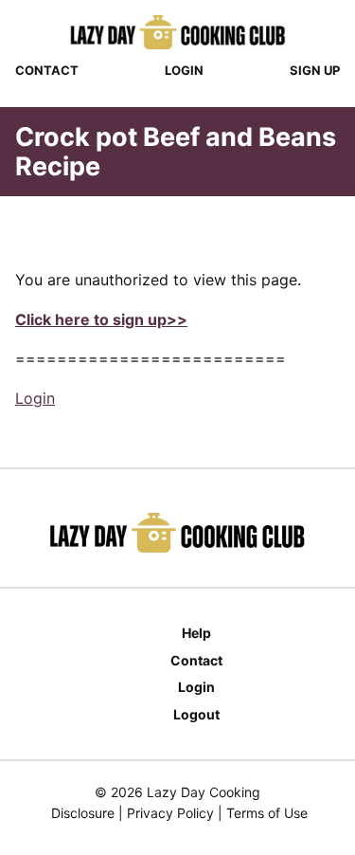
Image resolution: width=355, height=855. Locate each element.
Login (184, 70)
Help (196, 633)
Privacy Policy (170, 813)
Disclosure (83, 813)
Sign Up (315, 70)
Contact (47, 70)
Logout (196, 714)
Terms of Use (267, 813)
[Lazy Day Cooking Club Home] (178, 32)
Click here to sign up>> (101, 319)
